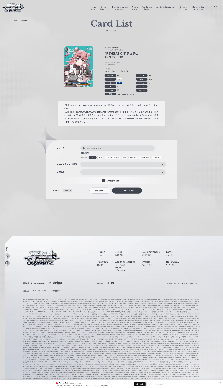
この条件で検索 (127, 190)
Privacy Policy (103, 385)
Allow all (139, 384)
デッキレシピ (120, 270)
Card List (24, 21)
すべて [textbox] (85, 164)
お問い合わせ (174, 283)
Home (16, 21)
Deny (151, 384)
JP (211, 7)
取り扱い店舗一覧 (190, 283)
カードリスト (120, 265)
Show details (160, 384)
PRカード (119, 267)
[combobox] (123, 164)
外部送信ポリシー (58, 291)
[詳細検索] (84, 152)
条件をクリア (100, 190)
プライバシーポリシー (40, 291)
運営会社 (26, 291)
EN (215, 7)
